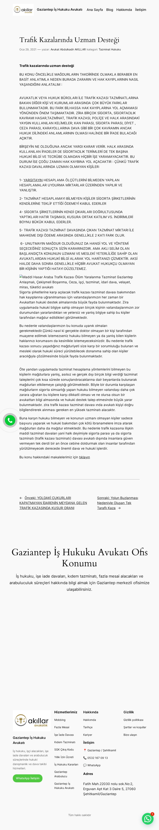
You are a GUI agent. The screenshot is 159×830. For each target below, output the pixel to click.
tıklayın (84, 457)
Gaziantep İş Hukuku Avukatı (59, 9)
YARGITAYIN (33, 180)
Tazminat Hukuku (110, 49)
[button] (148, 819)
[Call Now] (10, 420)
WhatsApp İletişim (27, 778)
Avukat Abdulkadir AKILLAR (68, 49)
